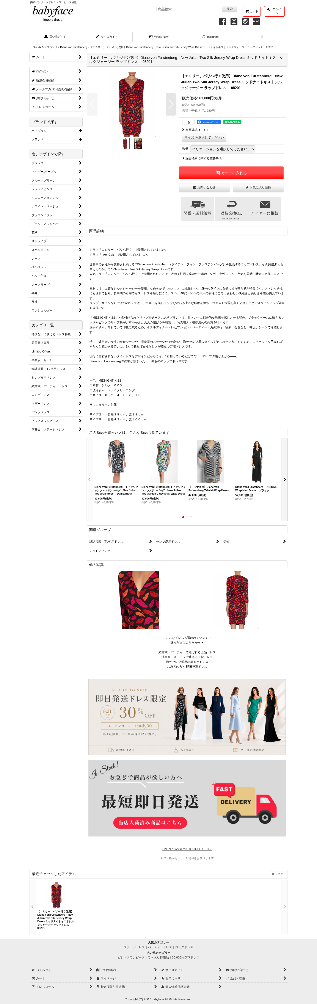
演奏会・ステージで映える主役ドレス (187, 657)
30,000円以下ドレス (185, 957)
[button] (262, 37)
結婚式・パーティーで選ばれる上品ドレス (187, 652)
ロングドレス (184, 947)
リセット (280, 873)
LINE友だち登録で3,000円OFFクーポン (187, 849)
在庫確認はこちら (197, 130)
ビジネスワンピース (131, 957)
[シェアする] (188, 122)
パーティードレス (160, 947)
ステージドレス (134, 947)
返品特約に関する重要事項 (203, 158)
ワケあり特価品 (158, 957)
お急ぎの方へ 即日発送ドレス (187, 666)
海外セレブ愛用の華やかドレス (187, 662)
